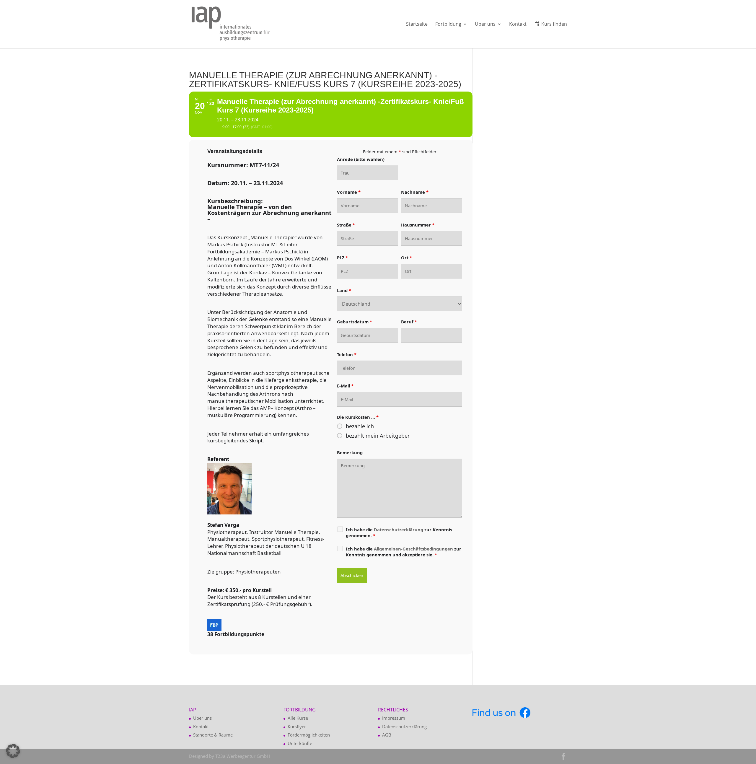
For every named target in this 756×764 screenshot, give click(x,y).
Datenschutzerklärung (404, 726)
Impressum (393, 718)
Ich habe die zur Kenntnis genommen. (399, 532)
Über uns (485, 24)
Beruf (409, 322)
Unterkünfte (300, 743)
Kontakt (518, 24)
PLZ (342, 257)
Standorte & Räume (213, 735)
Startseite (417, 24)
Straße (346, 225)
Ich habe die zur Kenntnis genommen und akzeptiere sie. (403, 552)
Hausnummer (417, 225)
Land (344, 290)
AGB (386, 735)
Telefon (346, 354)
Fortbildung (448, 24)
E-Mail (345, 386)
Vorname (349, 192)
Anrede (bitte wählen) (360, 159)
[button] (13, 751)
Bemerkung (350, 452)
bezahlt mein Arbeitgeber (378, 436)
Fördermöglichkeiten (309, 735)
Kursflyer (297, 726)
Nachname (414, 192)
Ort (406, 257)
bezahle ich (360, 426)
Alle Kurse (298, 718)
